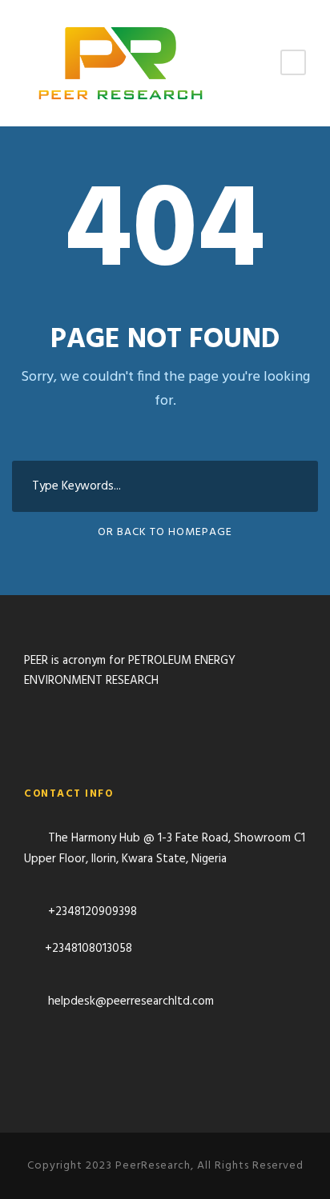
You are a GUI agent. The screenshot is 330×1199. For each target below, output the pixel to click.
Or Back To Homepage (165, 532)
